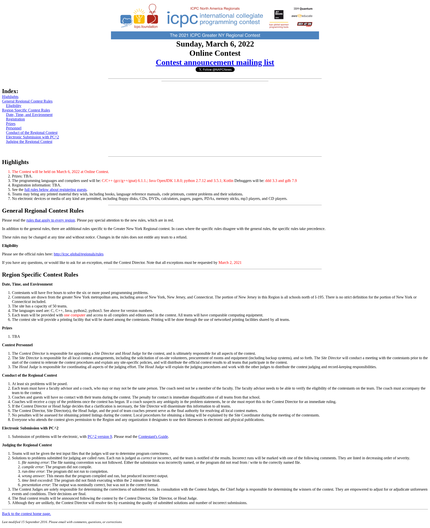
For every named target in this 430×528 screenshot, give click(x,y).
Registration (15, 119)
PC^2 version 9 (100, 436)
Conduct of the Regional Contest (31, 132)
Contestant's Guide (153, 436)
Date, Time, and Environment (29, 115)
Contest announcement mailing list (215, 62)
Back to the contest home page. (26, 514)
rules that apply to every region (50, 220)
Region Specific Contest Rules (26, 110)
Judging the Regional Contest (29, 141)
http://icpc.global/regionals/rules (79, 254)
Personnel (13, 128)
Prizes (10, 123)
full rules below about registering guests (55, 189)
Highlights (10, 97)
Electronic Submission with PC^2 (32, 137)
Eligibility (13, 106)
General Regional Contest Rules (27, 101)
